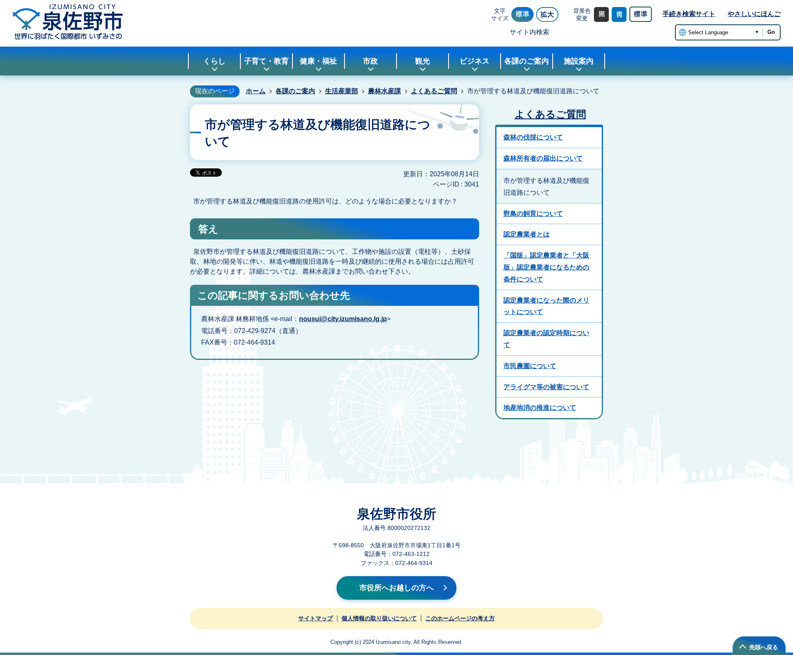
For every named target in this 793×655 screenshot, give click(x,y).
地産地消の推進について (539, 407)
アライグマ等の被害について (546, 386)
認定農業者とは (526, 234)
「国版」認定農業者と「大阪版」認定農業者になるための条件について (546, 267)
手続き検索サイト (688, 13)
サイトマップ (315, 618)
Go (771, 32)
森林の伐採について (533, 137)
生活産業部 (341, 91)
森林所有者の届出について (543, 158)
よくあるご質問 (434, 91)
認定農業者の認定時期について (546, 338)
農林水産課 (384, 91)
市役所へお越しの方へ (396, 588)
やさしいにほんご (754, 13)
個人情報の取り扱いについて (379, 618)
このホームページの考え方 (460, 618)
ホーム (256, 91)
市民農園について (529, 365)
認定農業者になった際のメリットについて (546, 306)
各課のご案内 (295, 91)
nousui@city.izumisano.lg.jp (343, 318)
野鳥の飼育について (533, 213)
